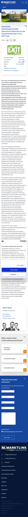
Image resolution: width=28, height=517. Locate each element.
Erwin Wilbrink (7, 316)
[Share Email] (14, 40)
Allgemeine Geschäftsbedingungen (11, 503)
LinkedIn (7, 462)
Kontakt (3, 493)
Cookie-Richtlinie (6, 508)
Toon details (20, 265)
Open (19, 62)
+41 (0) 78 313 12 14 (10, 458)
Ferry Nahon (6, 314)
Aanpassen (13, 274)
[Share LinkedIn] (7, 40)
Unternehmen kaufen (7, 474)
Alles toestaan (14, 269)
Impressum (4, 513)
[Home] (8, 2)
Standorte (4, 489)
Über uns (4, 486)
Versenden (7, 437)
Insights (3, 482)
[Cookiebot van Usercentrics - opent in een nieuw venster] (20, 241)
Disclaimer (4, 510)
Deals (4, 7)
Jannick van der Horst (9, 318)
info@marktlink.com (11, 454)
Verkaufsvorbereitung (7, 466)
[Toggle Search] (22, 2)
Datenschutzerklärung (8, 431)
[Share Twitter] (11, 40)
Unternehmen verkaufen (8, 470)
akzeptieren (12, 431)
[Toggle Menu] (26, 2)
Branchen (4, 478)
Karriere (3, 497)
